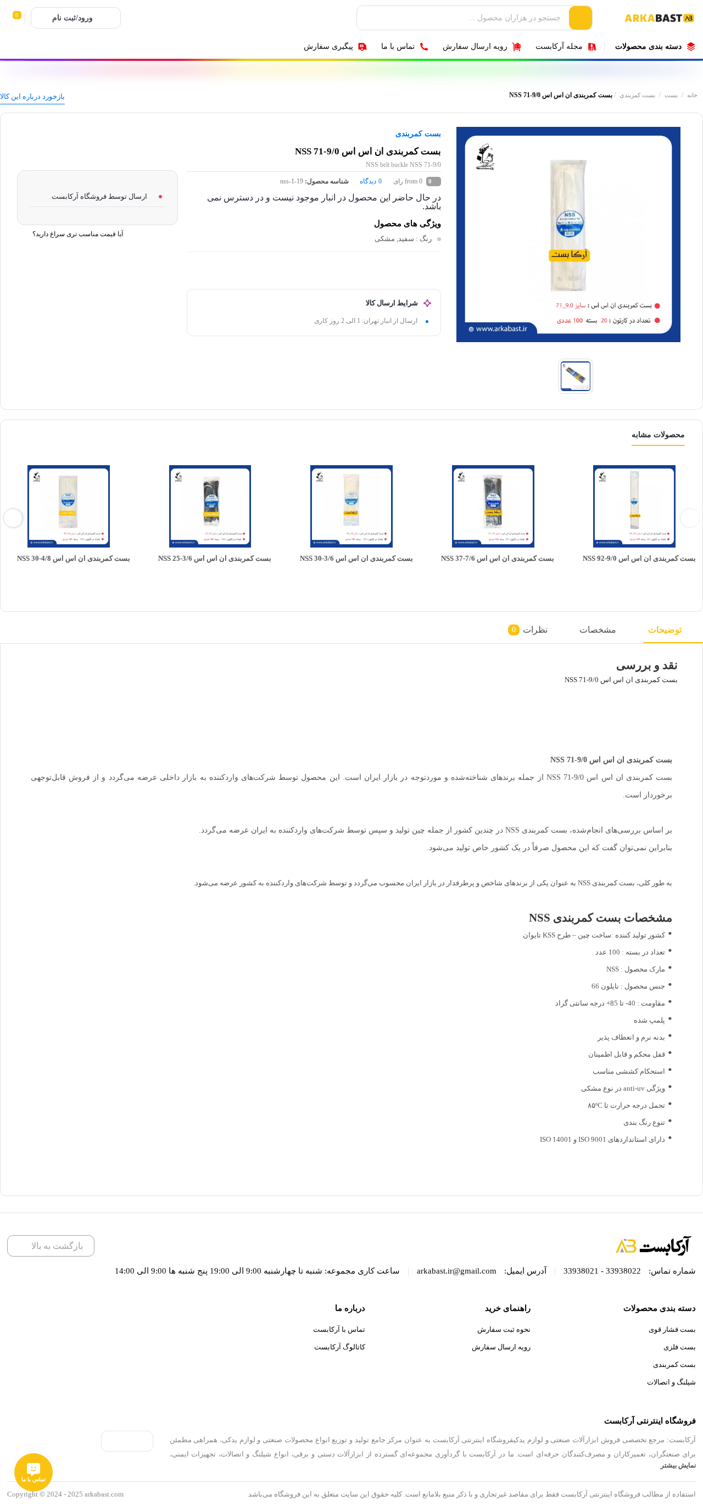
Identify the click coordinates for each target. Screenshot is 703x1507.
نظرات (530, 629)
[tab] (673, 633)
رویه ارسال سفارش (501, 1347)
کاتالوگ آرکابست (339, 1347)
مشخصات (597, 629)
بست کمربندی (637, 95)
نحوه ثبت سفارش (504, 1329)
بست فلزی (679, 1347)
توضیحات (665, 629)
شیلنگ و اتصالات (671, 1382)
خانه (692, 95)
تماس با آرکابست (339, 1329)
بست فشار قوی (672, 1329)
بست (671, 95)
